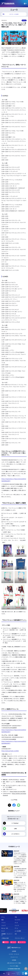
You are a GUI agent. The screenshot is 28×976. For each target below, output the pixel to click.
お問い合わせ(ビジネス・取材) (14, 963)
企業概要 (14, 951)
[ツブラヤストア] (14, 910)
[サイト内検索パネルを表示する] (26, 968)
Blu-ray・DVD (4, 928)
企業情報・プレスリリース (7, 934)
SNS (16, 934)
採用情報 (14, 960)
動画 (2, 919)
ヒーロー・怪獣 (8, 973)
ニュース (17, 925)
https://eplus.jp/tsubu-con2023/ (10, 751)
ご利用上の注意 (5, 938)
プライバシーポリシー (20, 938)
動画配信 (23, 973)
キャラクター (18, 919)
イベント (13, 973)
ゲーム (16, 928)
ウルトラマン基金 (14, 966)
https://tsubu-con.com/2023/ (18, 791)
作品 (4, 973)
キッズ (2, 931)
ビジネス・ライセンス (14, 954)
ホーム (2, 917)
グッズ (16, 922)
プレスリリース (14, 957)
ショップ (3, 925)
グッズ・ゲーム (18, 973)
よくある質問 (18, 931)
